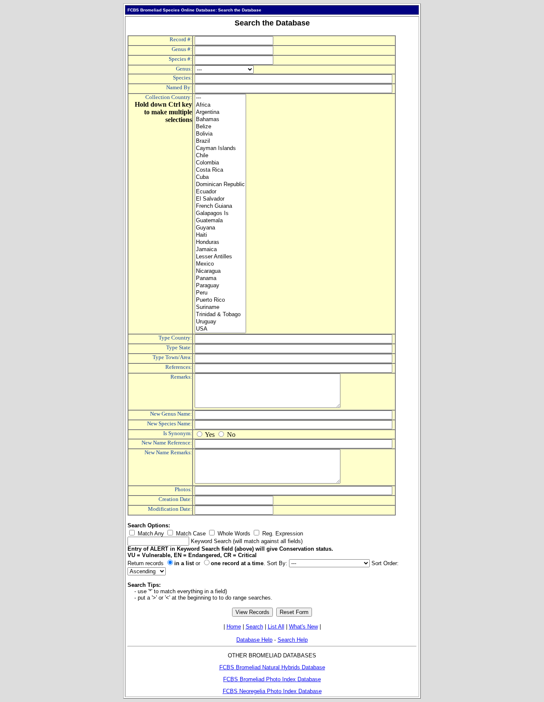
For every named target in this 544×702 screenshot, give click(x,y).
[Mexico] (220, 264)
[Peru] (220, 293)
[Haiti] (220, 235)
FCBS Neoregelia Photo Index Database (272, 691)
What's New (303, 626)
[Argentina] (220, 112)
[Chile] (220, 155)
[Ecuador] (220, 191)
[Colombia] (220, 163)
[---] (220, 98)
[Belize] (220, 126)
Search (254, 626)
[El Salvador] (220, 199)
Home (234, 626)
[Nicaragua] (220, 271)
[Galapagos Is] (220, 213)
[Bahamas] (220, 119)
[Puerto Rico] (220, 300)
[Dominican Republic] (220, 184)
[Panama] (220, 278)
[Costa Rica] (220, 170)
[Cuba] (220, 177)
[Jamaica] (220, 249)
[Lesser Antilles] (220, 256)
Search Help (293, 640)
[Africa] (220, 105)
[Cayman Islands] (220, 148)
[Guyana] (220, 228)
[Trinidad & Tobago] (220, 314)
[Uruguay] (220, 322)
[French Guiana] (220, 206)
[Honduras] (220, 242)
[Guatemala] (220, 220)
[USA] (220, 329)
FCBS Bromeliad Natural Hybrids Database (272, 667)
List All (276, 626)
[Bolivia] (220, 134)
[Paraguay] (220, 285)
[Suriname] (220, 307)
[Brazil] (220, 141)
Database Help (254, 640)
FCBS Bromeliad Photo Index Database (272, 679)
